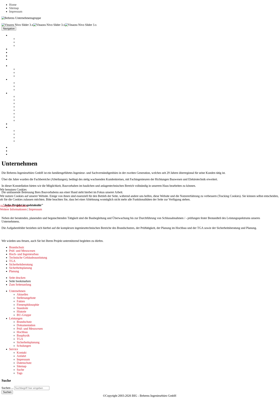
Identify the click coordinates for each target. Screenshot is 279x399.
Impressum (35, 209)
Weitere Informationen (13, 209)
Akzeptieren (7, 205)
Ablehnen (21, 205)
